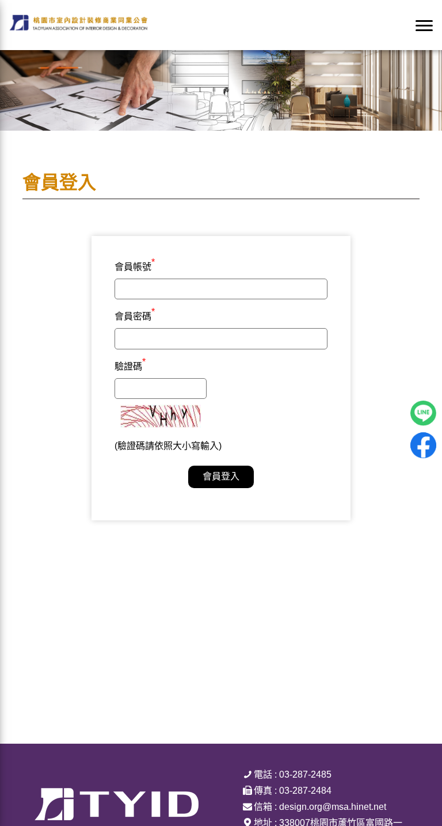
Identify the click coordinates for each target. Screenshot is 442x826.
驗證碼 (130, 365)
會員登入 (221, 476)
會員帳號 (135, 265)
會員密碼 (135, 315)
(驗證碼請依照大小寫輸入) (168, 446)
